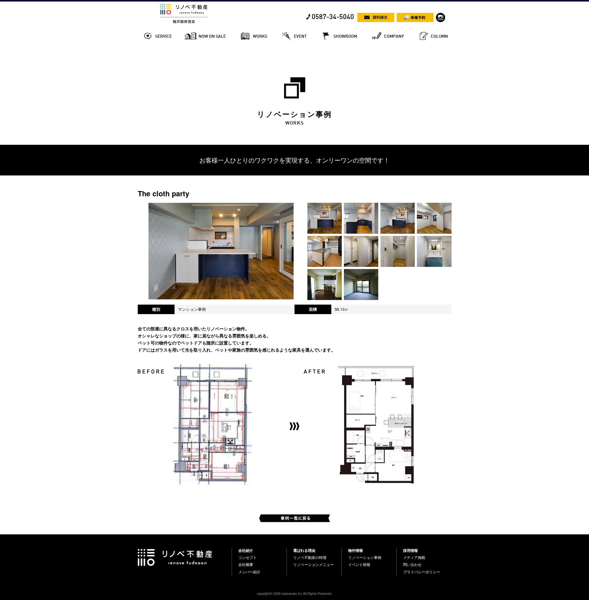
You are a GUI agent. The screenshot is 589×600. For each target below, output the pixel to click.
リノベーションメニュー (313, 564)
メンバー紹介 (249, 572)
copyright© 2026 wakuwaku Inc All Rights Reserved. (294, 593)
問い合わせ (412, 564)
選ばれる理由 (304, 550)
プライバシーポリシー (421, 572)
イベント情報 (359, 564)
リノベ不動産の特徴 (309, 557)
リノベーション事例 (364, 557)
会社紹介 (245, 550)
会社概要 (245, 564)
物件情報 (355, 550)
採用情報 (410, 550)
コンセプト (247, 557)
